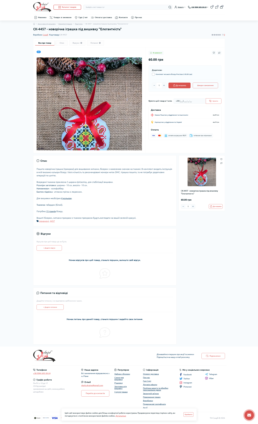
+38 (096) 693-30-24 (42, 373)
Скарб (45, 35)
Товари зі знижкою (62, 17)
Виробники (148, 401)
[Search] (170, 7)
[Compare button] (219, 53)
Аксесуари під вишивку (47, 24)
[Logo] (42, 7)
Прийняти (188, 414)
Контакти (123, 17)
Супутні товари (121, 392)
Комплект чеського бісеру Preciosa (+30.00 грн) (174, 74)
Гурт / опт (83, 17)
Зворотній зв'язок (151, 393)
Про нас (138, 17)
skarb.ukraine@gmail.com (92, 385)
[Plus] (164, 85)
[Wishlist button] (214, 53)
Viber (211, 378)
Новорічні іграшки (65, 24)
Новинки (42, 17)
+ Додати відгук (49, 248)
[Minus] (154, 85)
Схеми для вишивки (119, 378)
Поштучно (79, 24)
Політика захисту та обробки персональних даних (155, 389)
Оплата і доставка (103, 17)
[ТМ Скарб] (80, 356)
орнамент (44, 221)
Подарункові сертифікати (154, 404)
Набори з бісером (122, 374)
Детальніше (121, 416)
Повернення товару (151, 397)
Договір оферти (150, 385)
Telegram (213, 374)
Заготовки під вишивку (120, 387)
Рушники (118, 383)
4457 (52, 221)
